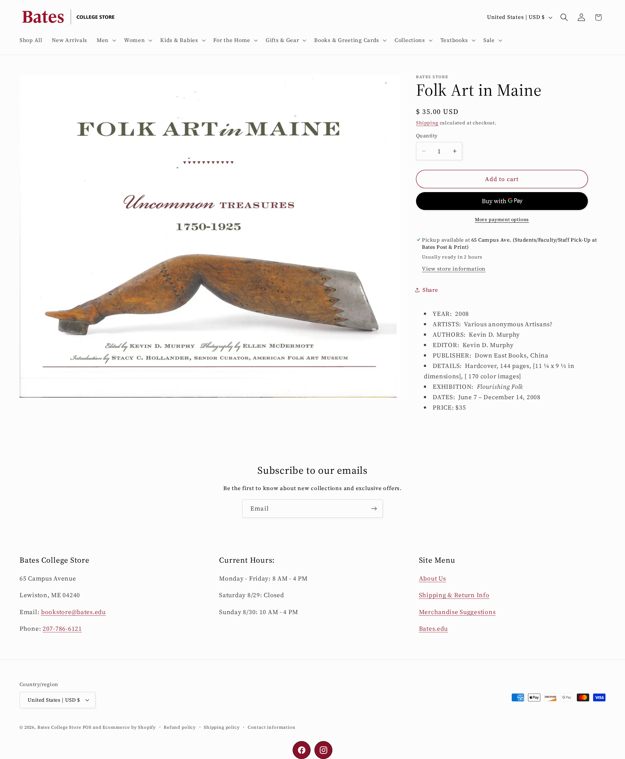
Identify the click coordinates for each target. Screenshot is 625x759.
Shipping (427, 122)
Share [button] (430, 290)
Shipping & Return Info (454, 595)
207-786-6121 (62, 628)
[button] (105, 40)
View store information (454, 269)
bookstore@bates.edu (73, 612)
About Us (432, 578)
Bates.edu (433, 628)
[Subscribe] (373, 508)
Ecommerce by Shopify (129, 727)
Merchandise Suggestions (457, 612)
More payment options (502, 219)
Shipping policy (222, 727)
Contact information (272, 727)
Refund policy (180, 727)
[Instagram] (323, 750)
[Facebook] (302, 750)
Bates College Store (59, 727)
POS (87, 727)
